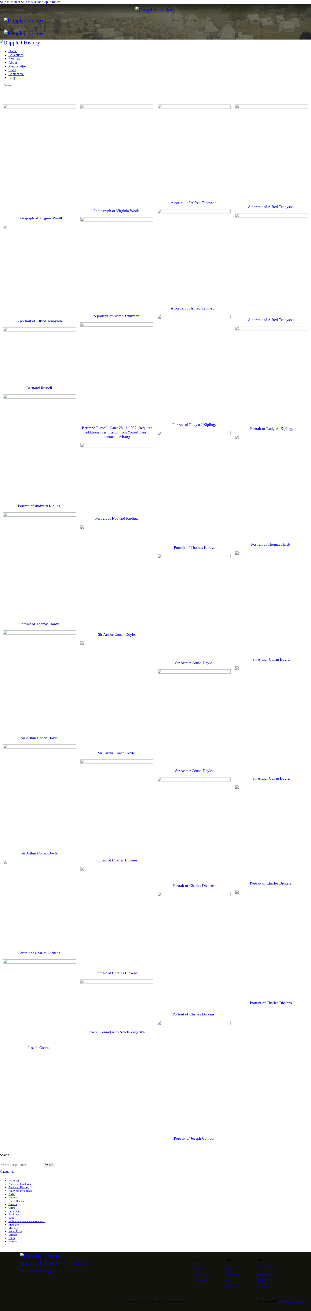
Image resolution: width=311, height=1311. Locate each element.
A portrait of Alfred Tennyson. (194, 203)
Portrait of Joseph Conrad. (194, 1138)
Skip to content (10, 2)
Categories (7, 1171)
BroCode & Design (292, 1301)
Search (49, 1165)
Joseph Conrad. (40, 1047)
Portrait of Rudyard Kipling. (194, 424)
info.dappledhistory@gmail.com (53, 1263)
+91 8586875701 (37, 1271)
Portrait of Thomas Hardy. (194, 547)
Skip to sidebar (31, 2)
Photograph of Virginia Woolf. (39, 218)
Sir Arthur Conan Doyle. (117, 634)
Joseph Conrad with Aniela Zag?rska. (117, 1032)
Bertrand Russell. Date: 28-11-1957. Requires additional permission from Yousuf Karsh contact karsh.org (117, 432)
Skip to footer (51, 2)
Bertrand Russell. (39, 388)
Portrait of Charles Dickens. (116, 860)
